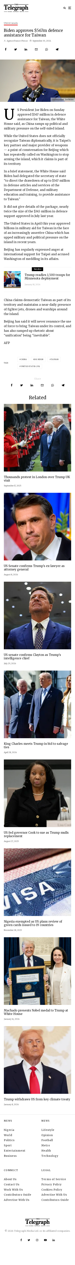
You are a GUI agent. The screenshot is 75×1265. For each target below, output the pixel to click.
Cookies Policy (51, 1189)
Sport (8, 1145)
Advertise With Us (16, 1200)
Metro (45, 1145)
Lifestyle (47, 1130)
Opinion (47, 1135)
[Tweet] (15, 49)
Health (46, 1150)
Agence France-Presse (17, 41)
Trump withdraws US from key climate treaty (37, 1099)
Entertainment (14, 1150)
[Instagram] (37, 1240)
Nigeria (9, 1130)
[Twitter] (29, 1240)
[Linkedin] (54, 1240)
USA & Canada (11, 23)
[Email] (36, 49)
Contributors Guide (17, 1194)
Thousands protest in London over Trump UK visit (37, 478)
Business (10, 1156)
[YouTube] (45, 1240)
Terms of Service (53, 1179)
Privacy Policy (51, 1184)
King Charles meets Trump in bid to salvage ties (36, 745)
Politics (9, 1140)
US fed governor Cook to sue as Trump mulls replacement (36, 834)
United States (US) (30, 366)
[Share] (6, 49)
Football (47, 1140)
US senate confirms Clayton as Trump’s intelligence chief (32, 656)
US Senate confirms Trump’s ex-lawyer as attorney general (34, 567)
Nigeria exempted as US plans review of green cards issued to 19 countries (33, 923)
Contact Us (11, 1184)
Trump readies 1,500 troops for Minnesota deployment (47, 276)
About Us (10, 1179)
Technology (49, 1156)
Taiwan (55, 359)
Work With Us (13, 1189)
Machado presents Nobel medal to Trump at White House (36, 1012)
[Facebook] (21, 1240)
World (8, 1135)
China (24, 359)
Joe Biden (38, 359)
